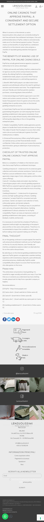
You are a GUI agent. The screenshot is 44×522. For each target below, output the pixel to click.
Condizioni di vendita (10, 512)
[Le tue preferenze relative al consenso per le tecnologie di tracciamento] (40, 518)
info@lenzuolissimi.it (22, 443)
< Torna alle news (8, 313)
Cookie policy (7, 508)
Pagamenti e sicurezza (22, 458)
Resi (22, 464)
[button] (5, 516)
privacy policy (27, 482)
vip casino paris (29, 299)
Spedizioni (22, 461)
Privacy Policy (7, 510)
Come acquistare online (22, 455)
